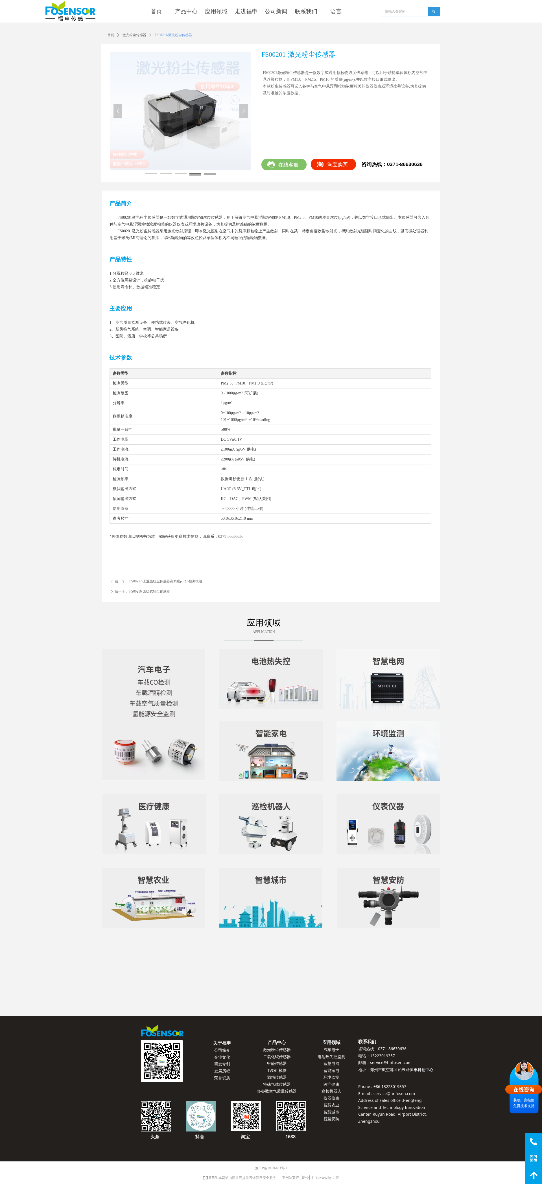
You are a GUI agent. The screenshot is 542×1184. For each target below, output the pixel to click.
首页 (110, 35)
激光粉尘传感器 (134, 35)
